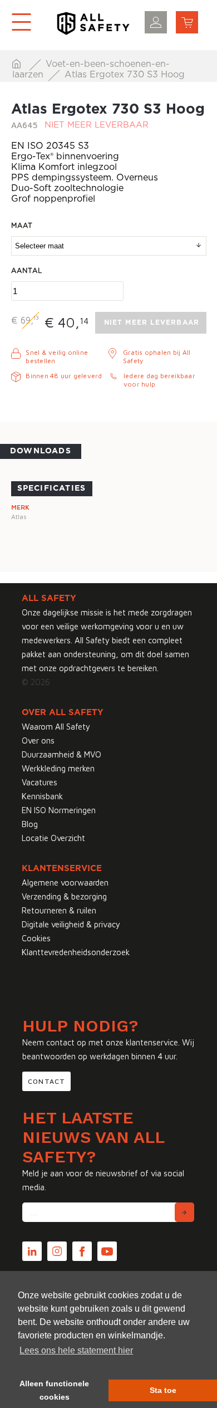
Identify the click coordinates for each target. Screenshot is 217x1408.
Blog (30, 824)
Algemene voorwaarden (65, 882)
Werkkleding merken (58, 768)
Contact (46, 1081)
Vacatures (39, 782)
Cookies (36, 938)
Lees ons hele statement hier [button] (76, 1350)
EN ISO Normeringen (59, 810)
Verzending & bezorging (64, 896)
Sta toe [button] (163, 1390)
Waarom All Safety (56, 726)
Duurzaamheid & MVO (61, 754)
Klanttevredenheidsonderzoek (76, 952)
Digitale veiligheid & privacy (71, 924)
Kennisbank (42, 796)
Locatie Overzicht (53, 838)
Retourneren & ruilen (59, 910)
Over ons (38, 740)
